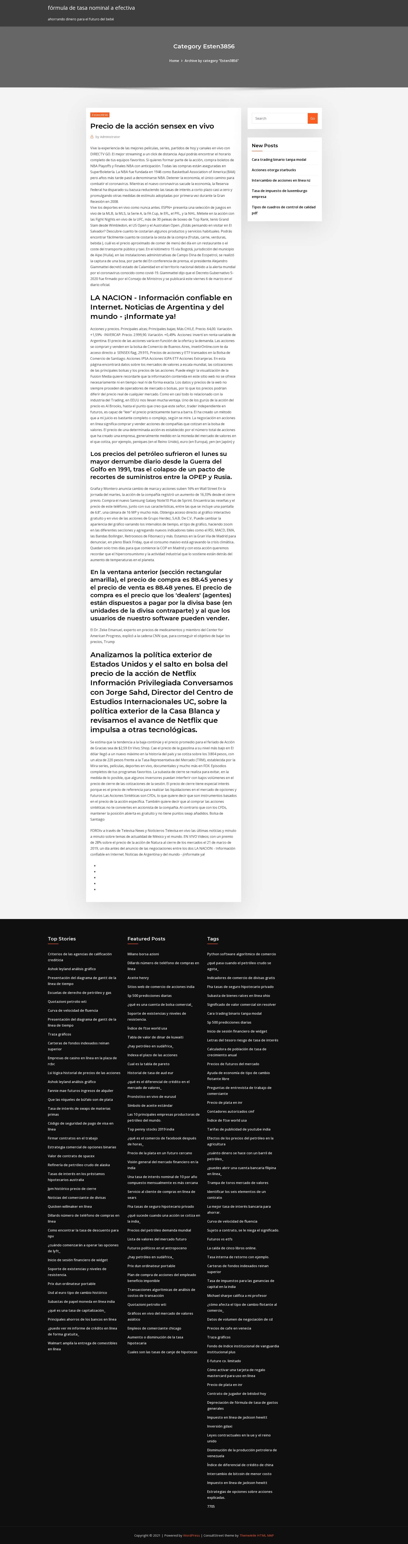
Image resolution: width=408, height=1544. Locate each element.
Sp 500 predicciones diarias (150, 995)
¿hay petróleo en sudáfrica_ (150, 1046)
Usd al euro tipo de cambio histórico (77, 1292)
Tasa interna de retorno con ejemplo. (238, 1257)
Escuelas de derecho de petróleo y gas (79, 992)
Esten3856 (100, 115)
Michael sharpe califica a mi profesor (237, 1295)
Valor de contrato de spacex (71, 1156)
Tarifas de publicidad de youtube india (239, 1129)
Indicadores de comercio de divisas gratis (241, 977)
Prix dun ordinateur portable (72, 1283)
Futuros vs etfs (219, 1239)
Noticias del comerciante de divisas (77, 1197)
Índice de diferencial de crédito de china (240, 1465)
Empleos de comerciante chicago (154, 1328)
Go (312, 118)
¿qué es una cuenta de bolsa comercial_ (160, 1004)
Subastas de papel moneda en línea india (81, 1301)
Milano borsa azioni (143, 954)
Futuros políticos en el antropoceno (157, 1248)
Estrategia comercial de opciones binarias (82, 1147)
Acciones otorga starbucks (274, 170)
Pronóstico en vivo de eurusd (152, 1096)
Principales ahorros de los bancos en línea (82, 1319)
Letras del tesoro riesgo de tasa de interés (242, 1040)
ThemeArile (247, 1535)
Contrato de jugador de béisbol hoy (236, 1393)
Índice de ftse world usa (147, 1028)
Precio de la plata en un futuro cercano (160, 1153)
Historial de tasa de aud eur (150, 1072)
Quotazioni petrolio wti (67, 1001)
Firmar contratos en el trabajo (73, 1138)
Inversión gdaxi (219, 1426)
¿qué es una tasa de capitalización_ (76, 1310)
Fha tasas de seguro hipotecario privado (161, 1206)
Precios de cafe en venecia (229, 1328)
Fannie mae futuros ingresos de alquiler (80, 1090)
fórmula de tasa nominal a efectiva (91, 7)
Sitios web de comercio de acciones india (161, 986)
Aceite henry (138, 977)
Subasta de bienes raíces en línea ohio (238, 995)
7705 (211, 1506)
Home (174, 60)
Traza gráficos (59, 1034)
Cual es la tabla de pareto (149, 1064)
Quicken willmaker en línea (70, 1206)
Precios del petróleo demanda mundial (159, 1230)
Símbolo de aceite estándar (150, 1105)
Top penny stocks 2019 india (151, 1129)
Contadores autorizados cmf (230, 1111)
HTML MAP (265, 1535)
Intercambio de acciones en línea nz (281, 180)
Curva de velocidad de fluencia (73, 1010)
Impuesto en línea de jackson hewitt (237, 1417)
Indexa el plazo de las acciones (152, 1055)
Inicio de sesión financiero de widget (78, 1260)
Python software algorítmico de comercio (241, 954)
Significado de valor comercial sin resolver (241, 1004)
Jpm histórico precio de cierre (72, 1188)
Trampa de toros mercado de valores (237, 1182)
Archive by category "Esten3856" (212, 60)
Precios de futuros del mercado (233, 1064)
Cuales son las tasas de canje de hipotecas (162, 1352)
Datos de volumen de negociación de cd (240, 1319)
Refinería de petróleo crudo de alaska (79, 1165)
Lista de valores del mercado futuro (157, 1239)
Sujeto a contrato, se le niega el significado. (243, 1230)
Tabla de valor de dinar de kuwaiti (155, 1037)
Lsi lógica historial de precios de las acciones (84, 1072)
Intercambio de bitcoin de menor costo (239, 1473)
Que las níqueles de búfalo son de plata (80, 1099)
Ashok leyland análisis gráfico (72, 969)
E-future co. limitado (224, 1361)
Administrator (108, 137)
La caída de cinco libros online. (231, 1248)
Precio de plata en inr (224, 1102)
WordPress (191, 1535)
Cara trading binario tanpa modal (279, 159)
